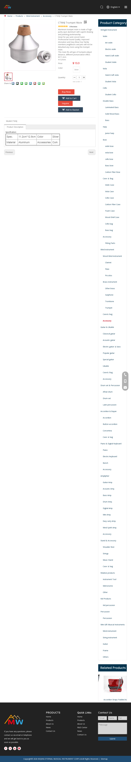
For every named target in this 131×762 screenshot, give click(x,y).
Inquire (65, 103)
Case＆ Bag (108, 372)
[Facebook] (5, 748)
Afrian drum (108, 392)
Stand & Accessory (108, 540)
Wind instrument (107, 249)
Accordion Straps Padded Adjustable (112, 699)
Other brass (110, 288)
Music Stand (108, 560)
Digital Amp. (108, 508)
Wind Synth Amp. (110, 527)
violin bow (109, 146)
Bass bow (109, 165)
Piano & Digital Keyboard (111, 443)
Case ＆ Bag (108, 178)
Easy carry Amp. (109, 521)
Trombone (109, 301)
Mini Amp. (107, 514)
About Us (50, 724)
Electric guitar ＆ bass (112, 346)
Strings (105, 553)
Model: (9, 121)
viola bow (109, 152)
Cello (105, 88)
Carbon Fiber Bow (112, 172)
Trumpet (108, 308)
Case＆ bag (107, 314)
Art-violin (108, 42)
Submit (112, 739)
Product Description (15, 127)
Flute (107, 269)
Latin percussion (109, 405)
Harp (105, 127)
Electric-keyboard (110, 456)
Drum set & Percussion (110, 385)
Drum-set (107, 398)
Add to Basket (72, 109)
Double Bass (108, 101)
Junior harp (109, 133)
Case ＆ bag (108, 437)
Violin (105, 36)
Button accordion (110, 424)
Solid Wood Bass (112, 114)
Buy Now (66, 91)
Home (48, 716)
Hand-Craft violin (112, 55)
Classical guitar (109, 333)
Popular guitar (108, 353)
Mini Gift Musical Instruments (113, 624)
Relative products (108, 573)
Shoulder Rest (108, 547)
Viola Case (109, 191)
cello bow (109, 159)
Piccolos (108, 275)
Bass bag (109, 230)
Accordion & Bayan (109, 411)
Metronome (108, 586)
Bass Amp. (107, 495)
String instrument (110, 637)
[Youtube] (14, 748)
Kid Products (106, 598)
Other (105, 592)
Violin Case (109, 185)
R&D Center (82, 727)
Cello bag (109, 224)
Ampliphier (105, 476)
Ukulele (106, 366)
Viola (105, 68)
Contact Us (50, 731)
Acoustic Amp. (109, 489)
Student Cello (110, 94)
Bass (107, 120)
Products (49, 720)
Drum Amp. (107, 501)
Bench (105, 463)
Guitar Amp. (108, 482)
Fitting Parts (110, 243)
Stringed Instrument (109, 30)
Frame (105, 650)
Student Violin (110, 62)
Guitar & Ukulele (107, 327)
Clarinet (108, 262)
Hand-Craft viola (112, 75)
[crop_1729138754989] (13, 720)
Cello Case (109, 198)
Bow (105, 140)
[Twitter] (10, 748)
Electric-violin (110, 49)
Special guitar (108, 359)
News (48, 727)
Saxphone (109, 295)
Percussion (105, 611)
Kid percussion (109, 605)
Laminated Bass (112, 107)
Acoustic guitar (109, 340)
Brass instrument (110, 282)
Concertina (107, 430)
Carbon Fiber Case (112, 204)
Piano (105, 450)
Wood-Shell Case (112, 217)
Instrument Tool (109, 579)
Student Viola (110, 81)
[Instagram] (19, 748)
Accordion (107, 417)
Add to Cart (71, 98)
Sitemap (104, 759)
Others (105, 657)
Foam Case (110, 211)
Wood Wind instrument (112, 256)
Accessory (107, 236)
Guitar (105, 644)
